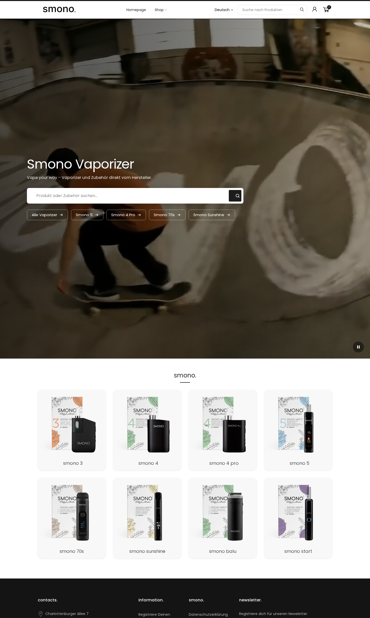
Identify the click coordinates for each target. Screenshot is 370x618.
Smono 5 (84, 214)
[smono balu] (223, 518)
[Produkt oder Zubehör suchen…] (235, 196)
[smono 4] (147, 430)
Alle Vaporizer (44, 214)
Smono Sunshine (208, 214)
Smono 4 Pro (123, 214)
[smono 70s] (72, 518)
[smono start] (298, 518)
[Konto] (314, 10)
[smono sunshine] (147, 518)
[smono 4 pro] (223, 430)
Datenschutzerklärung (208, 614)
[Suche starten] (302, 10)
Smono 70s (164, 214)
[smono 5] (298, 430)
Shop (159, 9)
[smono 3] (72, 430)
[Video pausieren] (358, 347)
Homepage (136, 9)
